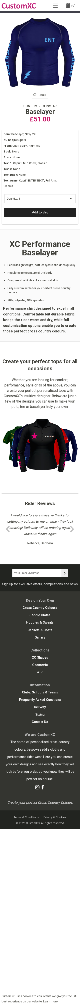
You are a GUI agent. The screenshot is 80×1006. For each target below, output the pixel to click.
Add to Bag (40, 212)
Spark (15, 140)
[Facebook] (42, 788)
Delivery (40, 707)
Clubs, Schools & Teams (40, 692)
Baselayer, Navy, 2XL (20, 134)
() (73, 5)
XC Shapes (40, 658)
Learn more (50, 1001)
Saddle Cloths (40, 615)
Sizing (40, 714)
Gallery (40, 637)
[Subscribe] (65, 573)
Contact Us (40, 722)
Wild (40, 672)
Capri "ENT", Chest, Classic (25, 163)
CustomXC (19, 6)
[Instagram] (37, 788)
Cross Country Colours (40, 608)
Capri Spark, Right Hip (22, 145)
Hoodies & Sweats (40, 622)
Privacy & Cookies (55, 817)
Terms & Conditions (26, 817)
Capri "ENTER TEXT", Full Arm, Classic (30, 183)
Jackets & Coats (40, 630)
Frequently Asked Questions (40, 700)
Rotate (41, 94)
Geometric (40, 665)
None (11, 151)
